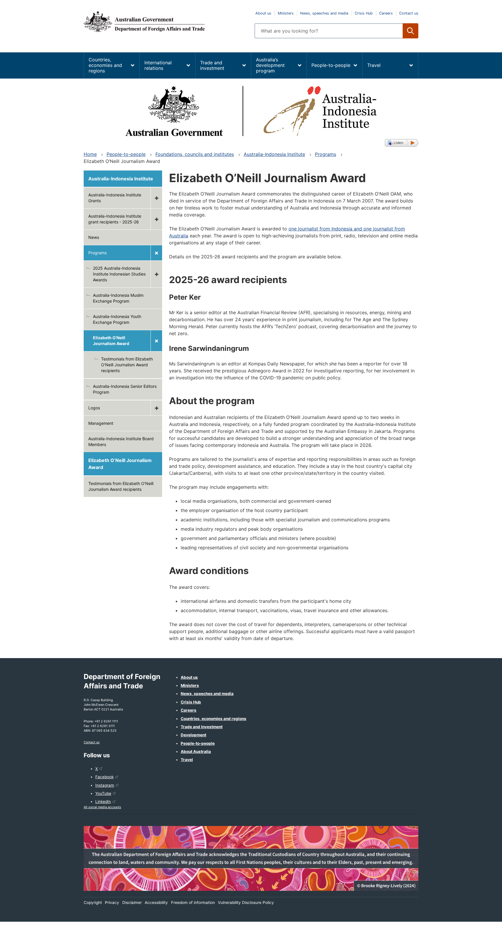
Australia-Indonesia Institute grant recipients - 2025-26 (114, 219)
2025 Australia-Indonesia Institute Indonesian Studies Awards (119, 274)
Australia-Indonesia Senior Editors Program (125, 389)
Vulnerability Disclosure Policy (246, 902)
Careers (386, 13)
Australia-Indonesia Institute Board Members (121, 441)
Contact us (408, 13)
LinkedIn (103, 801)
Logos (94, 407)
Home (90, 154)
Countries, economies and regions (105, 65)
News (93, 237)
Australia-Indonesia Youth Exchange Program (117, 319)
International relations (158, 65)
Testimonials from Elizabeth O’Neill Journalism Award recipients (127, 364)
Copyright (93, 902)
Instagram (104, 785)
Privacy (112, 902)
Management (100, 423)
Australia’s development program (270, 65)
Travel (374, 65)
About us (263, 13)
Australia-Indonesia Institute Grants (114, 197)
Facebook (104, 776)
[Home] (166, 21)
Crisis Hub (364, 13)
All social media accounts (102, 807)
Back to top (482, 922)
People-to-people (330, 65)
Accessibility (156, 902)
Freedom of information (193, 902)
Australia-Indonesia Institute (274, 154)
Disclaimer (132, 902)
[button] (401, 143)
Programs (325, 154)
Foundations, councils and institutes (194, 154)
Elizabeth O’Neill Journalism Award (120, 463)
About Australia (196, 751)
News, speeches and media (324, 13)
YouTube (103, 793)
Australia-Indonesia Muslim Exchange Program (118, 298)
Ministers (286, 13)
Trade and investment (212, 65)
